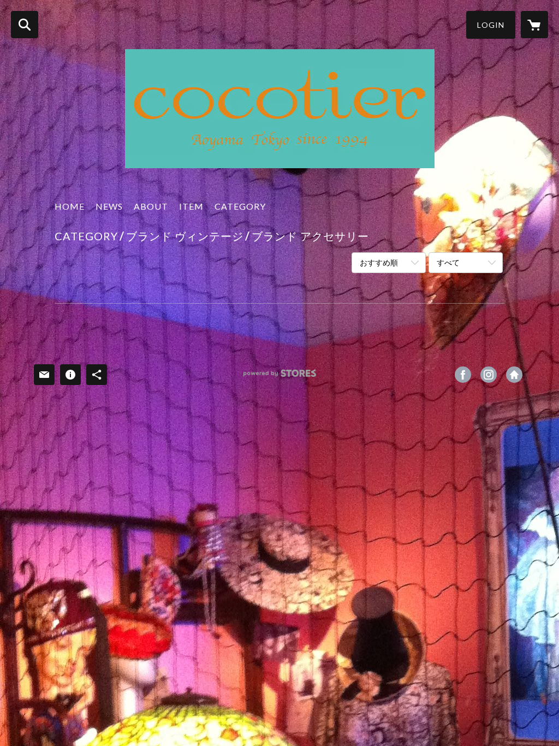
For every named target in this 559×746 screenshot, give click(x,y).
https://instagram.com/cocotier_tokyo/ (488, 374)
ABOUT (151, 206)
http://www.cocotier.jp (514, 374)
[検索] (24, 24)
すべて (448, 262)
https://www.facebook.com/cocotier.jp (463, 374)
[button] (490, 25)
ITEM (191, 206)
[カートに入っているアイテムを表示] (534, 24)
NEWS (109, 206)
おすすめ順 (379, 262)
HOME (70, 206)
